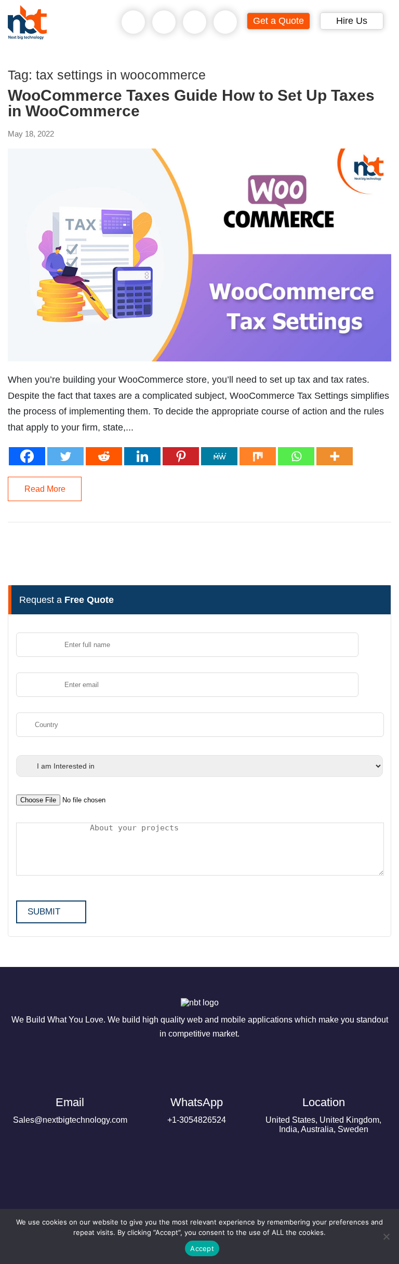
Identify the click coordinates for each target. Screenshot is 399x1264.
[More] (334, 456)
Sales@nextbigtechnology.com (70, 1110)
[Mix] (258, 456)
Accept (202, 1248)
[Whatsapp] (296, 456)
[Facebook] (27, 456)
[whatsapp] (164, 22)
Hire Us (351, 21)
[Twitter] (65, 456)
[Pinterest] (181, 456)
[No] (386, 1236)
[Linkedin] (142, 456)
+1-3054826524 (196, 1110)
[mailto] (225, 22)
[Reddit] (104, 456)
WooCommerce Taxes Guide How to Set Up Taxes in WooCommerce (191, 103)
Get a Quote (278, 21)
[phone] (133, 22)
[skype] (195, 22)
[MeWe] (219, 456)
